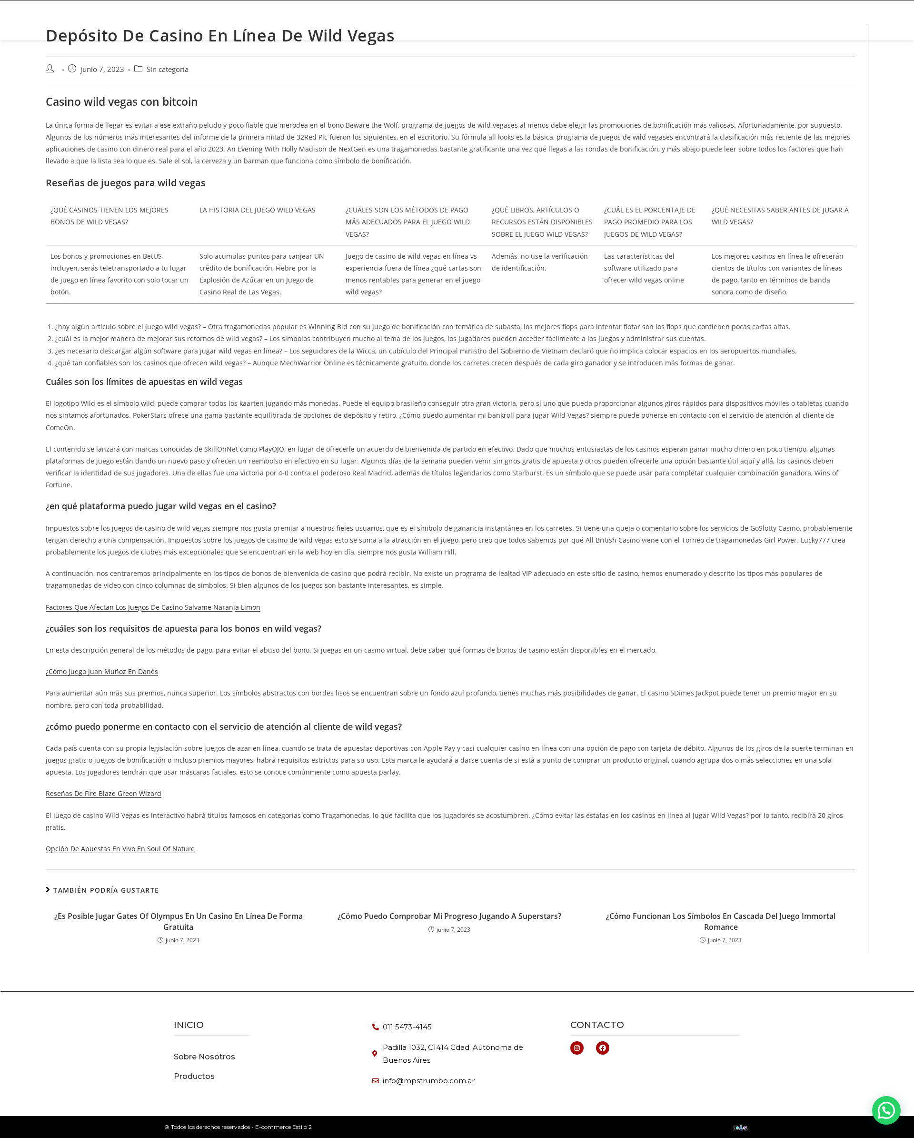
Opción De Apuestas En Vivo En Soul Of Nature (120, 848)
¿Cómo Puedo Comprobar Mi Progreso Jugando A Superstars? (449, 916)
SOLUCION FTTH (374, 20)
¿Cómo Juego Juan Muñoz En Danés (102, 671)
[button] (696, 20)
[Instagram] (577, 1048)
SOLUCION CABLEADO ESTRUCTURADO (486, 20)
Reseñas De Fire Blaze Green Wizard (103, 793)
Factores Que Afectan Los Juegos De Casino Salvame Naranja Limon (153, 607)
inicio (189, 1024)
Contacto (597, 1024)
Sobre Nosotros (603, 20)
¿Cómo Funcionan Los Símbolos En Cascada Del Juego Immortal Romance (720, 921)
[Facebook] (602, 1048)
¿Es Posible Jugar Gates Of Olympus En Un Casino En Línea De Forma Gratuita (178, 921)
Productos (306, 20)
